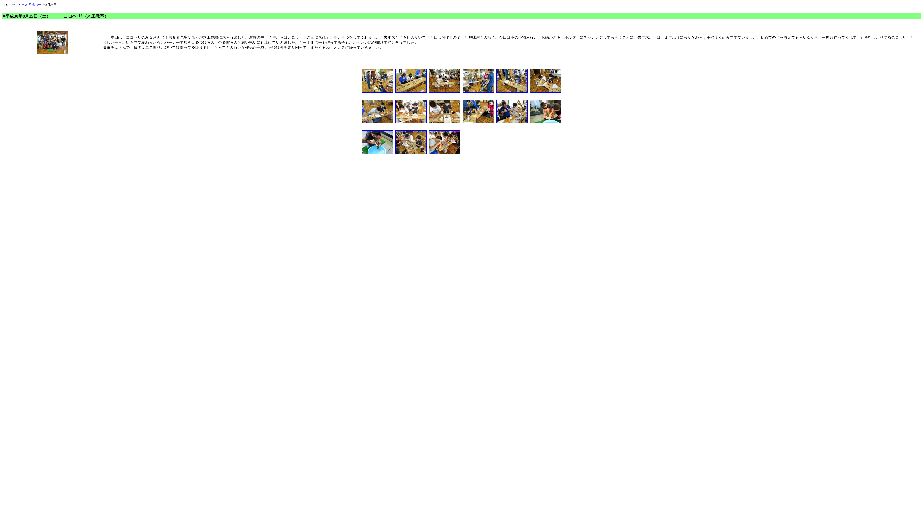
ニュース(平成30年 (28, 4)
